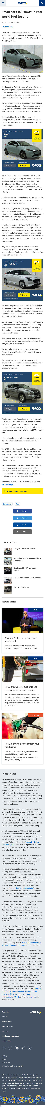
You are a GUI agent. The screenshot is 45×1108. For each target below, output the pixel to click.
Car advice (7, 504)
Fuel (17, 504)
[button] (3, 3)
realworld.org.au (8, 484)
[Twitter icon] (10, 1048)
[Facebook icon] (4, 1048)
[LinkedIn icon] (30, 1048)
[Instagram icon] (23, 1048)
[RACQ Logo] (37, 1012)
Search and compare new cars (15, 491)
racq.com (32, 997)
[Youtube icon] (17, 1048)
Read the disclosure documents (20, 888)
